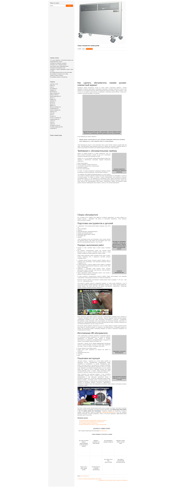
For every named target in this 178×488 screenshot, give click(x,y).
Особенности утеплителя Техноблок (58, 63)
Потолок (52, 116)
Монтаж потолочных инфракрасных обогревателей (92, 421)
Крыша (51, 104)
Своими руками (53, 119)
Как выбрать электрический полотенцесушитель (120, 461)
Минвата (52, 105)
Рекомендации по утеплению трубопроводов (96, 468)
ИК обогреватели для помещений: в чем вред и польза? (93, 420)
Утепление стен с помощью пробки (58, 64)
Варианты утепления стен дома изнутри (95, 442)
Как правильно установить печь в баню (59, 74)
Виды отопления (54, 93)
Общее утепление (54, 110)
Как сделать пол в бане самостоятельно (108, 461)
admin (83, 49)
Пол (51, 114)
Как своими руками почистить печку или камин (61, 72)
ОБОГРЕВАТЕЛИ (85, 476)
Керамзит (52, 101)
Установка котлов (54, 125)
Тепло (51, 122)
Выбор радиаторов (54, 96)
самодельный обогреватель (108, 412)
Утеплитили (52, 128)
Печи (51, 113)
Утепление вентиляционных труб (57, 68)
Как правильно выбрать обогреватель (58, 77)
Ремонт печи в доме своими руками (83, 468)
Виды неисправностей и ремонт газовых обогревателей (93, 424)
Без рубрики (53, 88)
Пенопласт (52, 111)
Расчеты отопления (54, 117)
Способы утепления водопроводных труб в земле (89, 479)
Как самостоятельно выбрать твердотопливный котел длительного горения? (83, 443)
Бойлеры (52, 90)
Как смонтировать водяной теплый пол (108, 441)
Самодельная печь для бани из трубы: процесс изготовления (112, 480)
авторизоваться (103, 430)
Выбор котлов (53, 94)
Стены (51, 120)
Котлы (51, 102)
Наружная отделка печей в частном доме (120, 442)
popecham (52, 84)
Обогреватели (53, 108)
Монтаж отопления (54, 107)
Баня (51, 87)
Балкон (51, 85)
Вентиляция (53, 91)
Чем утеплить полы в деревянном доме (59, 66)
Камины (52, 99)
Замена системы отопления (56, 75)
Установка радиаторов (55, 127)
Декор (51, 98)
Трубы (51, 124)
